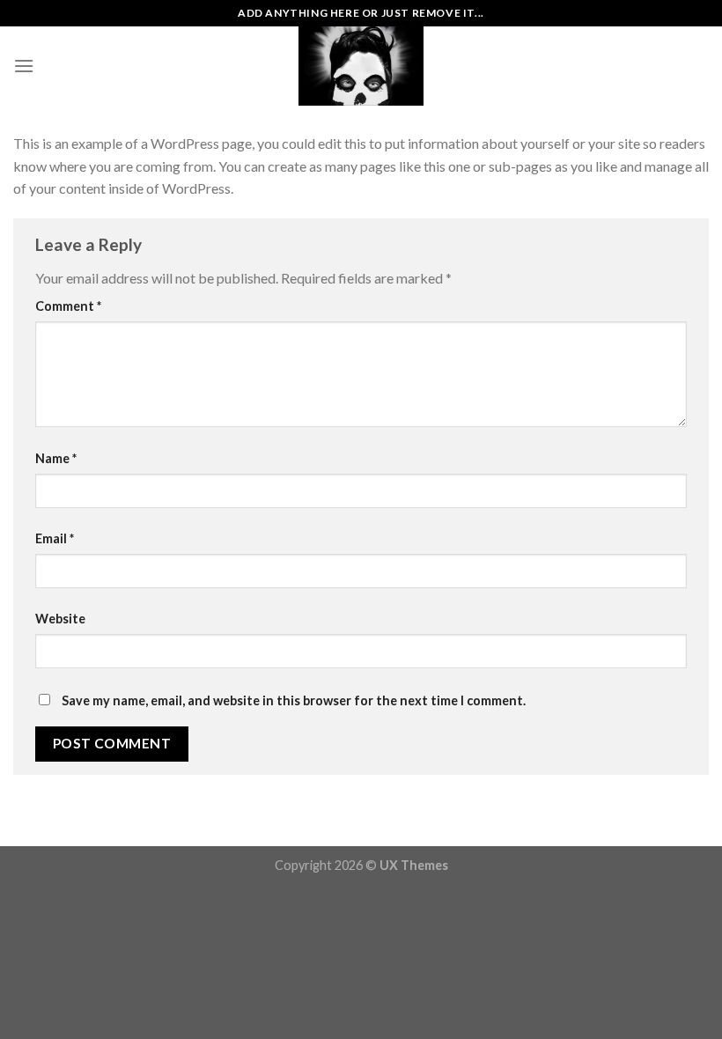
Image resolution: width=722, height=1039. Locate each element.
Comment (68, 305)
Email (54, 538)
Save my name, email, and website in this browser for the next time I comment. (294, 700)
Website (60, 618)
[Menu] (23, 65)
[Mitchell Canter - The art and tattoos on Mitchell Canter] (361, 66)
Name (56, 458)
